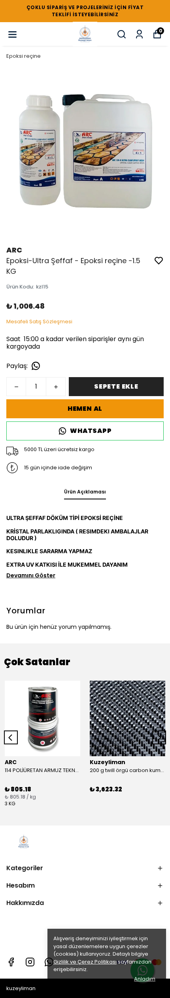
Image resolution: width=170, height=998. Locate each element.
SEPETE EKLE (116, 386)
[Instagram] (30, 962)
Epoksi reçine (23, 56)
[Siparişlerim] (139, 34)
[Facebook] (11, 962)
